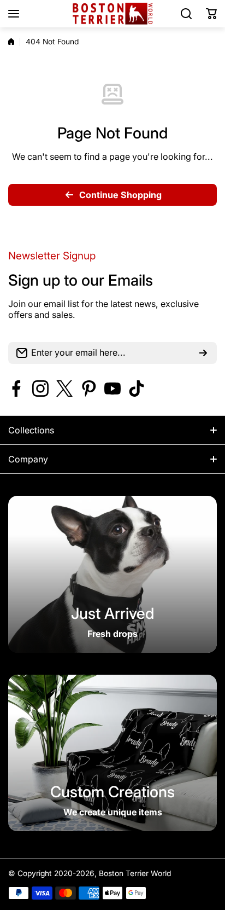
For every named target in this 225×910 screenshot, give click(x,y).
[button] (211, 13)
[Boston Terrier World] (112, 14)
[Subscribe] (203, 353)
